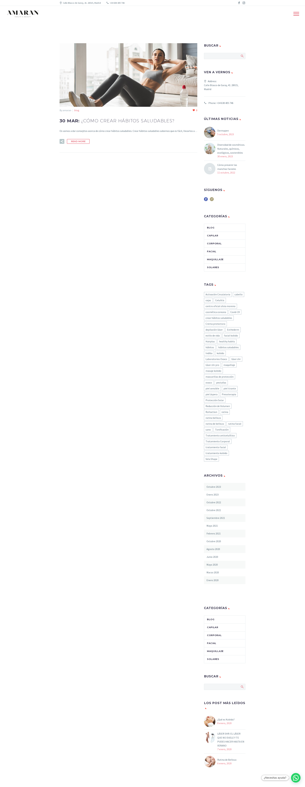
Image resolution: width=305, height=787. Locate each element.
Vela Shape (211, 459)
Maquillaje (215, 259)
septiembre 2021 (216, 517)
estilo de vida (213, 335)
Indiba (209, 353)
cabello (238, 294)
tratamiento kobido (216, 453)
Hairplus (210, 341)
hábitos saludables (228, 347)
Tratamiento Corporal (218, 441)
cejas (208, 300)
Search (242, 56)
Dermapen (223, 130)
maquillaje (229, 364)
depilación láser (214, 329)
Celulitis (219, 300)
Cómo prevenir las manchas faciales (227, 166)
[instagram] (212, 200)
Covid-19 (235, 312)
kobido (220, 353)
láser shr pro (212, 364)
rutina (224, 412)
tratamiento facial (216, 447)
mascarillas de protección (220, 376)
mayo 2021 (212, 525)
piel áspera (211, 394)
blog (76, 110)
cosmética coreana (216, 312)
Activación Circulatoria (218, 294)
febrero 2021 (214, 533)
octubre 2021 (214, 510)
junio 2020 (212, 556)
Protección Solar (215, 400)
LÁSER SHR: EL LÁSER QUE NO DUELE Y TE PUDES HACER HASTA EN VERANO (230, 739)
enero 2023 (213, 494)
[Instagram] (243, 3)
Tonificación (222, 429)
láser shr (236, 359)
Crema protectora (215, 323)
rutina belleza (213, 417)
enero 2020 (213, 580)
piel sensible (212, 388)
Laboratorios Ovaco (216, 359)
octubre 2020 (214, 541)
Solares (213, 267)
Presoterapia (229, 394)
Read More (78, 141)
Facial (211, 251)
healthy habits (227, 341)
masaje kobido (213, 370)
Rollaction (211, 412)
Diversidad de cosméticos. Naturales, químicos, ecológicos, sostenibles (231, 148)
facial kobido (231, 335)
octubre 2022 (214, 502)
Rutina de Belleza (226, 759)
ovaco (209, 382)
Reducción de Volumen (218, 406)
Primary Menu (296, 13)
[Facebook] (239, 3)
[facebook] (206, 200)
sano (208, 429)
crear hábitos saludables (219, 317)
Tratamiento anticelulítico (220, 435)
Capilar (212, 235)
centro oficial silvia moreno (220, 306)
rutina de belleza (215, 423)
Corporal (214, 243)
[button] (296, 778)
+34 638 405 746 (117, 2)
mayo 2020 (212, 564)
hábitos (210, 347)
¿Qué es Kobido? (226, 719)
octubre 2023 (214, 486)
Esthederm (233, 329)
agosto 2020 (213, 549)
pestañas (221, 382)
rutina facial (234, 423)
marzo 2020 (213, 572)
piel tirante (230, 388)
